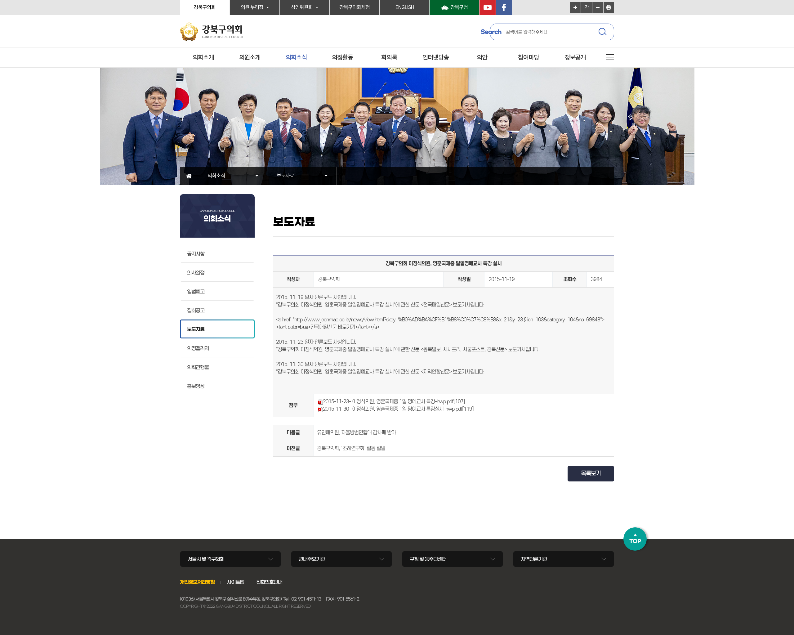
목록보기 (591, 473)
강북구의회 (205, 7)
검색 (603, 32)
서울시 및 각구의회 (206, 559)
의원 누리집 (252, 7)
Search (491, 32)
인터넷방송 (435, 57)
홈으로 (189, 176)
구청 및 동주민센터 (428, 559)
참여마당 (528, 57)
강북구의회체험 (354, 7)
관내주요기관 (312, 559)
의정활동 (342, 57)
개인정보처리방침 (197, 581)
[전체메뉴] (610, 58)
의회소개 (203, 57)
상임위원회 (302, 7)
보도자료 (285, 176)
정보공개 (575, 57)
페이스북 (504, 7)
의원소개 (249, 57)
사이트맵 (235, 581)
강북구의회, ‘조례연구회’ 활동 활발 (351, 448)
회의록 (389, 57)
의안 (482, 57)
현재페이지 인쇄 (609, 7)
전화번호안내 (269, 581)
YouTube (488, 7)
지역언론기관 (534, 559)
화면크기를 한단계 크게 (575, 7)
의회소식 (296, 57)
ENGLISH (404, 7)
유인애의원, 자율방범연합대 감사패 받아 (356, 433)
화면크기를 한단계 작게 (597, 7)
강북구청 (459, 7)
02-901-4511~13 (306, 599)
